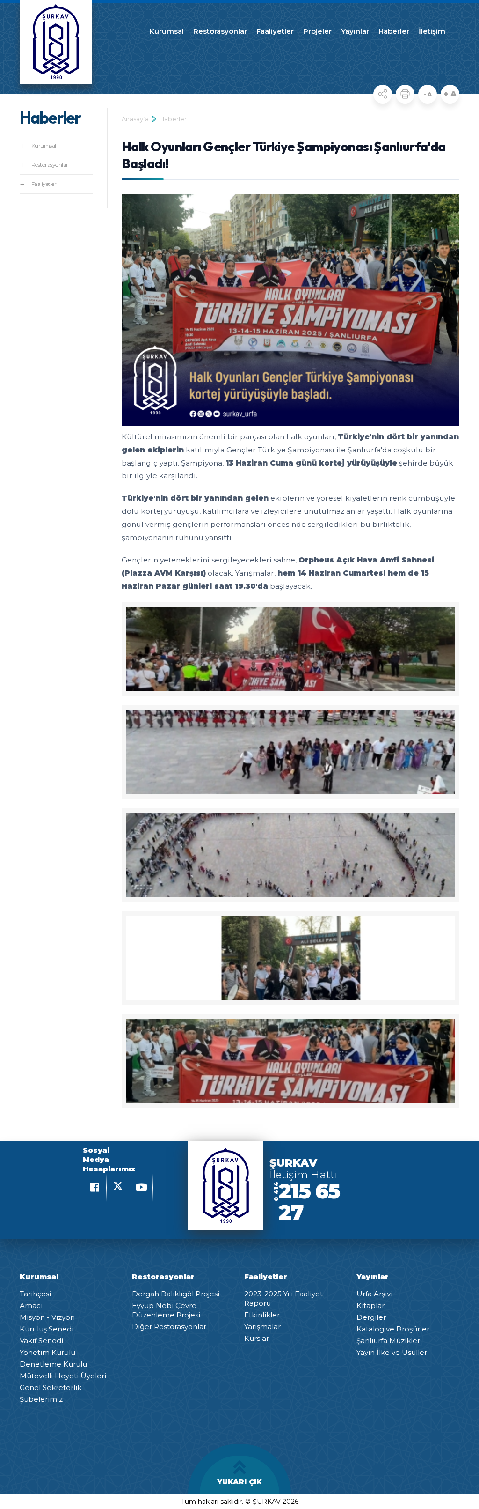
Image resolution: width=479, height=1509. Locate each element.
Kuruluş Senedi (46, 1328)
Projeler (317, 31)
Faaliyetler (275, 31)
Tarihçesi (35, 1293)
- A (428, 94)
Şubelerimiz (41, 1399)
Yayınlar (355, 31)
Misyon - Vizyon (47, 1317)
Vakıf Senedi (41, 1340)
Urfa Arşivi (374, 1293)
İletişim (432, 31)
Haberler (393, 31)
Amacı (31, 1305)
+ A (450, 93)
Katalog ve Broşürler (392, 1328)
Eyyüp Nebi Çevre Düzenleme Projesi (166, 1310)
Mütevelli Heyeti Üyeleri (63, 1375)
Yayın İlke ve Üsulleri (392, 1352)
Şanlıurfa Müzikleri (389, 1340)
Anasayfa (135, 119)
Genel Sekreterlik (50, 1387)
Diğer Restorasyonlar (169, 1326)
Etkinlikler (262, 1314)
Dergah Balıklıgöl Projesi (175, 1293)
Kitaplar (370, 1305)
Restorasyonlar (220, 31)
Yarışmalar (262, 1326)
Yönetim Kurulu (47, 1352)
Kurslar (256, 1338)
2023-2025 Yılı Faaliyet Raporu (283, 1298)
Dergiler (371, 1317)
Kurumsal (166, 31)
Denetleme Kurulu (53, 1364)
